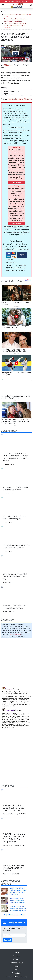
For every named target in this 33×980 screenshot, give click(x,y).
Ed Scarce (8, 65)
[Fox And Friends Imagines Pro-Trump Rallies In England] (16, 505)
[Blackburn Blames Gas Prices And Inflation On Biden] (14, 856)
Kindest (11, 259)
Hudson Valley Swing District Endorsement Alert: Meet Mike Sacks (17, 900)
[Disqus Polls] (16, 661)
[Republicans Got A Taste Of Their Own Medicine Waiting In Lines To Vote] (16, 563)
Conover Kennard (8, 845)
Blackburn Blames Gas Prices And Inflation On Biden (14, 868)
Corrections (16, 973)
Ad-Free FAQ (24, 232)
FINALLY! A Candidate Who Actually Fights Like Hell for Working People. (18, 909)
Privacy (16, 966)
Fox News (19, 99)
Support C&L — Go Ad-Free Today (16, 1)
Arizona (11, 99)
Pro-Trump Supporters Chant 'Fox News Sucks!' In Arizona (15, 36)
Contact (16, 959)
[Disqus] (16, 707)
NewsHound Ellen (8, 814)
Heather (5, 874)
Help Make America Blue (14, 915)
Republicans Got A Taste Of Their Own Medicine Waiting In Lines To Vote (15, 576)
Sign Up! (7, 940)
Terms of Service (15, 634)
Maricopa (28, 99)
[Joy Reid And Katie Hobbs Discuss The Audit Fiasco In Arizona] (16, 594)
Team (16, 952)
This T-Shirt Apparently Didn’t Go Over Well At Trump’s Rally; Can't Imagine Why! (14, 838)
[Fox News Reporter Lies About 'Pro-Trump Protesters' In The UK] (16, 534)
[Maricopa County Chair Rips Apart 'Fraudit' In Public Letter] (16, 476)
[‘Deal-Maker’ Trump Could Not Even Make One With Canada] (14, 796)
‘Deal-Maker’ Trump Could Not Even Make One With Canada (13, 808)
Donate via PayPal (22, 255)
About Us (16, 956)
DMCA (16, 969)
